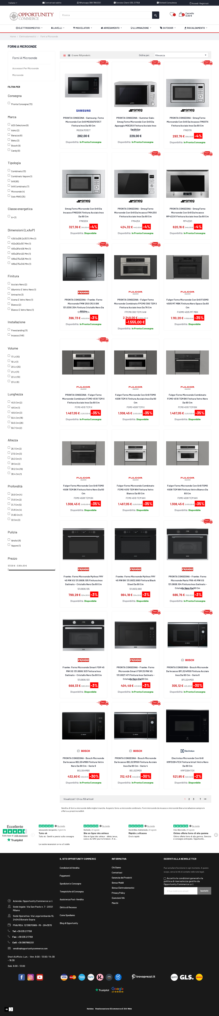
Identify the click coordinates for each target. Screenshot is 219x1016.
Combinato (18, 171)
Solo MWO (18, 196)
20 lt (15, 366)
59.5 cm (17, 422)
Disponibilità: (72, 141)
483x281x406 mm (21, 248)
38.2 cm (17, 468)
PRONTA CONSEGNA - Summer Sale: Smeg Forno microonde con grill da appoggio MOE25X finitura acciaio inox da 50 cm (135, 122)
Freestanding (19, 330)
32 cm (15, 519)
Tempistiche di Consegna (72, 891)
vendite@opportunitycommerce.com (30, 948)
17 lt (15, 356)
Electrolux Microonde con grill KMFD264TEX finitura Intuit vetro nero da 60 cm (187, 762)
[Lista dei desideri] (172, 14)
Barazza (16, 135)
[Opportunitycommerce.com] (31, 16)
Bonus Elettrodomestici (123, 887)
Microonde (18, 75)
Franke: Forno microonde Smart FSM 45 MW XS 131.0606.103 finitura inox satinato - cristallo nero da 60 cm (83, 671)
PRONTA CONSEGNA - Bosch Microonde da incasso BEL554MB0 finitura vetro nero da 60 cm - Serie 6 (83, 762)
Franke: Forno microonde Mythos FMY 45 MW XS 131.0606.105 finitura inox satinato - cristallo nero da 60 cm (83, 580)
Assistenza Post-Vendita (72, 899)
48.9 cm (16, 412)
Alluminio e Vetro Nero (23, 289)
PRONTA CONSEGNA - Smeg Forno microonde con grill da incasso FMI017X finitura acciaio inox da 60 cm (187, 121)
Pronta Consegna (21, 104)
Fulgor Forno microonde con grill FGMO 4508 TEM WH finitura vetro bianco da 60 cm (187, 489)
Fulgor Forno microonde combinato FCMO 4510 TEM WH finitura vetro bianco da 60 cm (135, 489)
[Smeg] (187, 110)
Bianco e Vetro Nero (22, 309)
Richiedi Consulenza (168, 2)
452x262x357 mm (21, 243)
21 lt (15, 371)
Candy (15, 150)
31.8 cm (16, 509)
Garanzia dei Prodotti (122, 877)
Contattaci (117, 872)
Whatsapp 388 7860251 (90, 2)
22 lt (15, 376)
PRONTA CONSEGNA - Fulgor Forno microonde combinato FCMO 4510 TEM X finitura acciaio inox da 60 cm (83, 398)
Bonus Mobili (118, 882)
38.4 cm (16, 474)
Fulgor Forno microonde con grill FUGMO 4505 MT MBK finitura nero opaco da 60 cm (187, 303)
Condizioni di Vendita (69, 867)
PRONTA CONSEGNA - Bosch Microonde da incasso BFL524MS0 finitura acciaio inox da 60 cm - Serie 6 (187, 671)
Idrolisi (16, 540)
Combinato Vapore (21, 176)
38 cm (15, 463)
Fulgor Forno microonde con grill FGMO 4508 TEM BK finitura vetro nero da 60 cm (83, 489)
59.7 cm (16, 427)
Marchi (115, 903)
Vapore (16, 545)
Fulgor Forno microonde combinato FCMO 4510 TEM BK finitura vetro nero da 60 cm (187, 398)
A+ (13, 217)
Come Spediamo (67, 915)
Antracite (17, 294)
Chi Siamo (116, 867)
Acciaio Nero (19, 284)
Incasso (17, 335)
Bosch (15, 145)
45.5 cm (16, 402)
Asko (15, 130)
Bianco (16, 304)
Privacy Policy (118, 892)
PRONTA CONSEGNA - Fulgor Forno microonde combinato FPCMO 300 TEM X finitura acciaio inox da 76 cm (135, 303)
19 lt (14, 361)
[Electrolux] (187, 750)
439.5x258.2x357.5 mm (23, 238)
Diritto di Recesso (68, 907)
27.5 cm (16, 453)
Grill (15, 181)
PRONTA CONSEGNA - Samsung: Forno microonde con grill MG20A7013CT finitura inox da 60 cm (83, 121)
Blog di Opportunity (69, 923)
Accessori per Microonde (25, 68)
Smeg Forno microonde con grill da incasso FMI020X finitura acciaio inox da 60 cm (83, 212)
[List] (69, 55)
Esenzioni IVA (118, 898)
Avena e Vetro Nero (22, 299)
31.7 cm (16, 504)
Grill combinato (20, 186)
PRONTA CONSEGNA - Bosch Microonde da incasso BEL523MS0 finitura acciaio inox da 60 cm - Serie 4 (135, 762)
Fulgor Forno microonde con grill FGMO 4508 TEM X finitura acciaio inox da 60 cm (135, 398)
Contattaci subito (53, 2)
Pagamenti (65, 875)
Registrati (204, 3)
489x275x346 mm (21, 263)
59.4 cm (17, 417)
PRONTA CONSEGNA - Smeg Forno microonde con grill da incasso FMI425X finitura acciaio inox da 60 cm (135, 212)
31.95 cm (16, 514)
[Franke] (83, 292)
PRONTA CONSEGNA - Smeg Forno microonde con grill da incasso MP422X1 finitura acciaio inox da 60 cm (187, 212)
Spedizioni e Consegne (70, 883)
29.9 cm (16, 494)
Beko (15, 140)
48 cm (15, 407)
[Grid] (64, 55)
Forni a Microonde (24, 58)
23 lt (15, 381)
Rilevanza (181, 55)
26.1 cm (16, 448)
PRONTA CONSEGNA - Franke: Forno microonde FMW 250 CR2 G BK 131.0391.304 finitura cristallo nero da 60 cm (83, 303)
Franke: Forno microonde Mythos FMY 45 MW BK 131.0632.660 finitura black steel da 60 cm (136, 580)
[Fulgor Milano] (135, 292)
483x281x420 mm (21, 253)
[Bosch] (187, 659)
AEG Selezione (19, 125)
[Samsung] (83, 110)
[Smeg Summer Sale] (135, 110)
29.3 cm (16, 458)
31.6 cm (16, 499)
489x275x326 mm (21, 258)
